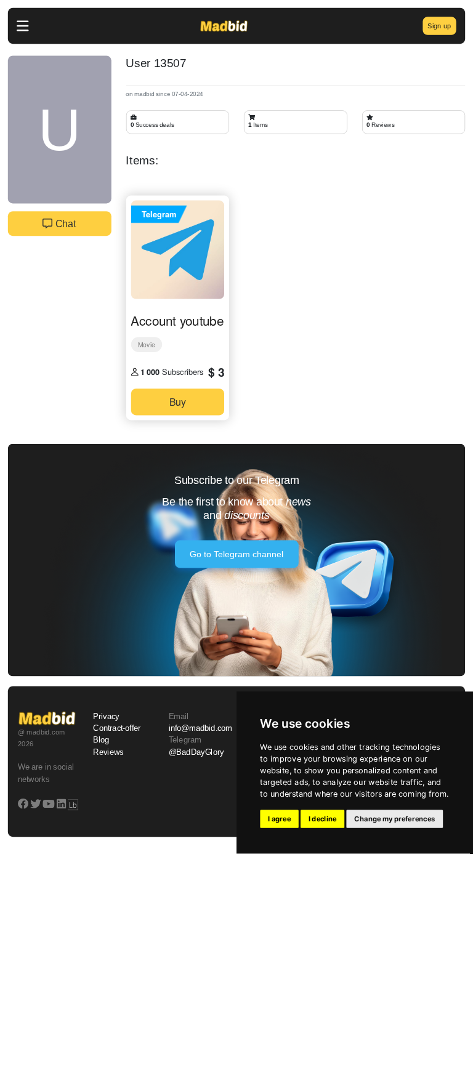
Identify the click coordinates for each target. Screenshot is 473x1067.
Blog (101, 740)
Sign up (439, 26)
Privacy (106, 716)
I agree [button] (279, 819)
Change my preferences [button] (394, 819)
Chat (64, 223)
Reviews (108, 752)
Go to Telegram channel (237, 554)
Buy (177, 402)
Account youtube (177, 320)
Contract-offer (116, 728)
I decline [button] (323, 819)
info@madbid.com (200, 728)
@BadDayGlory (196, 752)
